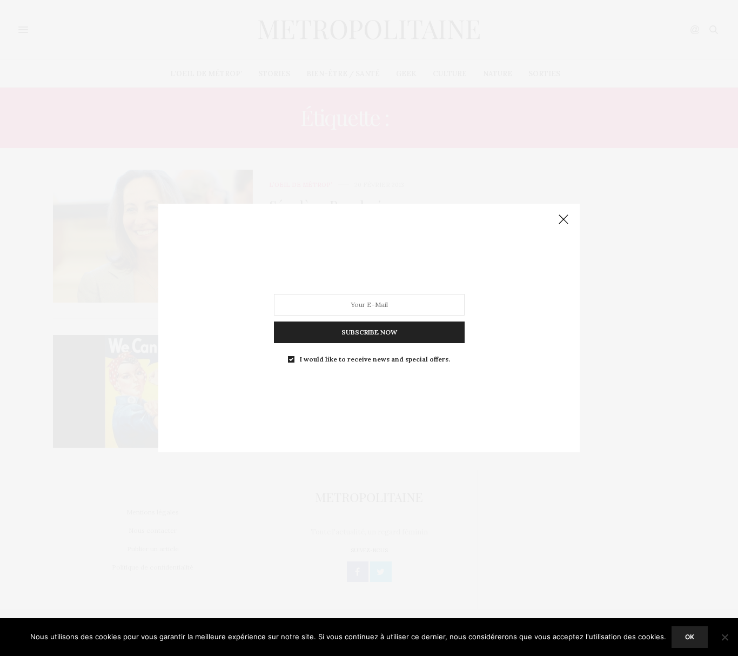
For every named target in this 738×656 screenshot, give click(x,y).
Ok (689, 637)
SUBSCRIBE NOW (369, 332)
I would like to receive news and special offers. (375, 359)
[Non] (724, 637)
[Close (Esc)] (563, 220)
